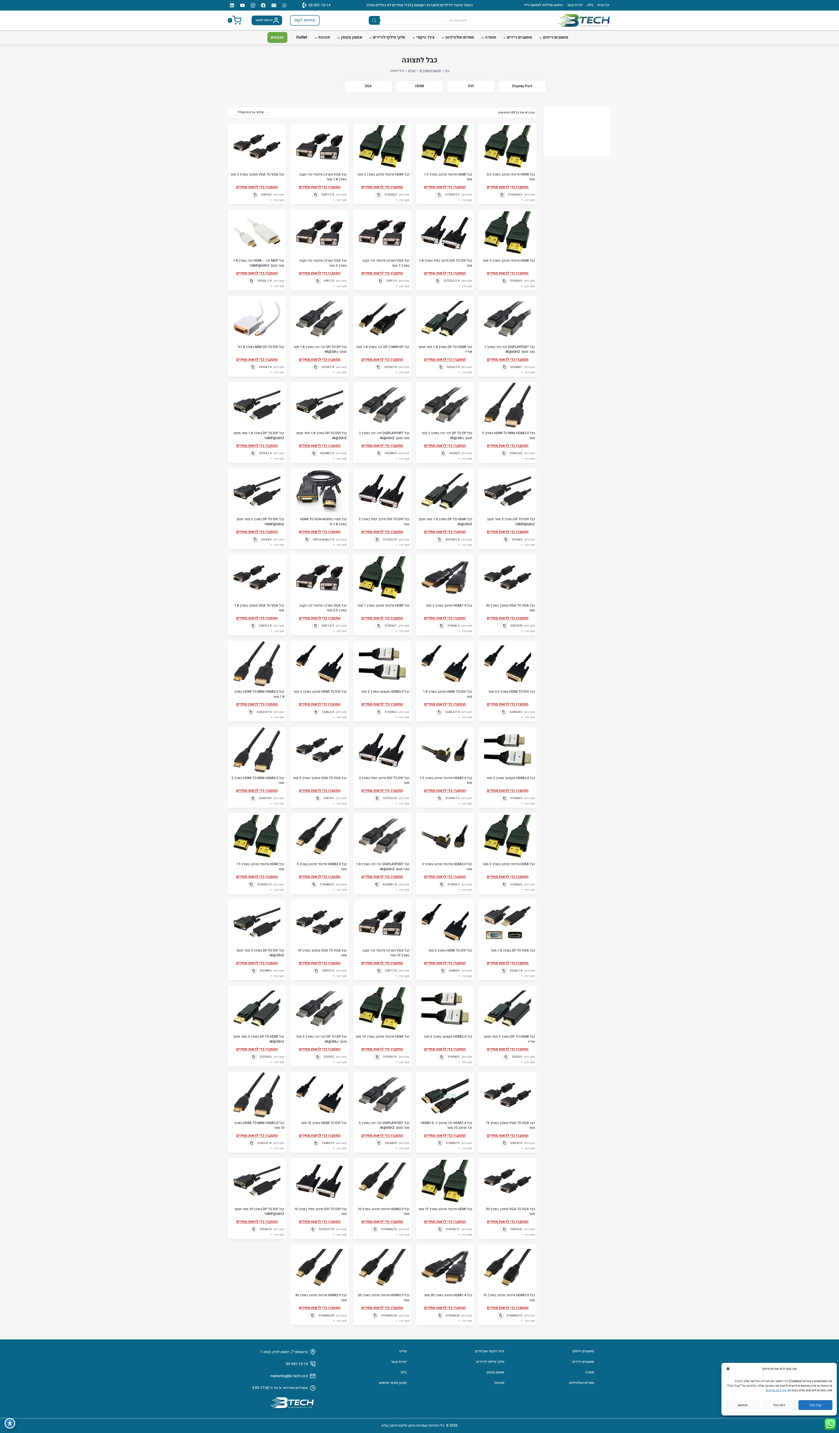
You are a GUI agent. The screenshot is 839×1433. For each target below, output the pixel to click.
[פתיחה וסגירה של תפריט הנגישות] (10, 1423)
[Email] (274, 5)
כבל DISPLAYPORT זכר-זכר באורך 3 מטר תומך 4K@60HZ (384, 435)
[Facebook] (263, 5)
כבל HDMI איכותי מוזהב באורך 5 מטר (509, 864)
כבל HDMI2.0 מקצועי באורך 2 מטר (385, 691)
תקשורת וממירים (430, 71)
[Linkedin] (232, 5)
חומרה (589, 1372)
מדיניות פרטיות (776, 1390)
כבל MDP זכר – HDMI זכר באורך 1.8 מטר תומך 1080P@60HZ (258, 263)
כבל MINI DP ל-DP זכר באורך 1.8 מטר (383, 346)
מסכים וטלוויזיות (581, 1382)
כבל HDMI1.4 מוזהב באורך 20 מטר (448, 1295)
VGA (368, 86)
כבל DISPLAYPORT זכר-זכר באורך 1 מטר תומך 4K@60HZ (509, 349)
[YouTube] (242, 5)
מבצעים (277, 37)
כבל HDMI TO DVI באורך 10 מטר (324, 1122)
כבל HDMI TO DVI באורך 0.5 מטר (511, 691)
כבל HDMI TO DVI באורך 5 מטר (450, 950)
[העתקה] (502, 195)
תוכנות (499, 1382)
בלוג (590, 5)
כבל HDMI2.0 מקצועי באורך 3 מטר (510, 778)
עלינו (403, 1351)
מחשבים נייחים (583, 1351)
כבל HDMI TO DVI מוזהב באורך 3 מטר (320, 691)
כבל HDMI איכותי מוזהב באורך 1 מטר (383, 605)
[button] (728, 1369)
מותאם (743, 1405)
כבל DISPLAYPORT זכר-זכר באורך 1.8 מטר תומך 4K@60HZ (383, 867)
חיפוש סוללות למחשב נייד (543, 5)
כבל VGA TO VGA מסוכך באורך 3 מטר (257, 174)
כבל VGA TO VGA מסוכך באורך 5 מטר (320, 778)
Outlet (301, 37)
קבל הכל (815, 1405)
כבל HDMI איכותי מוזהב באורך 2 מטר (383, 174)
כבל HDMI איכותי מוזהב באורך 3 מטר (509, 260)
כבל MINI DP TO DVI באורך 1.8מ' (261, 346)
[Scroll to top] (829, 1417)
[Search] (374, 20)
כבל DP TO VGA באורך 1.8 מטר (513, 950)
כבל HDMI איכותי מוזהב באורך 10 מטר (382, 1036)
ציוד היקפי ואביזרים (489, 1351)
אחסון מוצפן (495, 1372)
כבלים (411, 71)
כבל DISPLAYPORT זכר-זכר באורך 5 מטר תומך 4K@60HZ (384, 1125)
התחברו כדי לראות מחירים (507, 187)
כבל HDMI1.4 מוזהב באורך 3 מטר (449, 605)
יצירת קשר (575, 5)
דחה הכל (779, 1405)
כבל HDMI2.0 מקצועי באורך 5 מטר (448, 1036)
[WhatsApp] (284, 5)
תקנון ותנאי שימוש (393, 1382)
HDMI (419, 86)
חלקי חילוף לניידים (490, 1361)
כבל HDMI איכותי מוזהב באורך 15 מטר (445, 1209)
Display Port (522, 86)
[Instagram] (253, 5)
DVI (471, 86)
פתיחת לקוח (304, 20)
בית (447, 71)
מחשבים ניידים (583, 1361)
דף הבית (603, 5)
